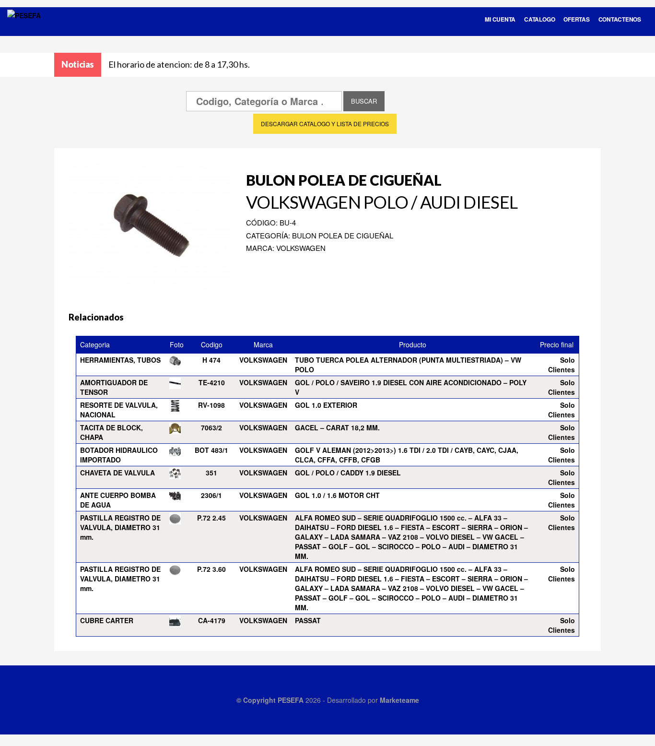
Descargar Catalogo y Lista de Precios (325, 123)
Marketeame (399, 700)
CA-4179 (211, 620)
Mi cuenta (500, 19)
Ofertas (576, 19)
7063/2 (211, 427)
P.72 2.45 (211, 517)
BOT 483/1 (211, 450)
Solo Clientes (561, 364)
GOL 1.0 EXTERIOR (326, 405)
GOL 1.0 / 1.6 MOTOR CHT (337, 495)
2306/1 (211, 495)
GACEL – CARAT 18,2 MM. (337, 427)
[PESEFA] (24, 28)
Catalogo (539, 19)
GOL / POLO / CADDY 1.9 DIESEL (348, 472)
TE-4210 (212, 382)
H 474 (211, 360)
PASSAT (308, 620)
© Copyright (257, 700)
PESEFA (291, 700)
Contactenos (619, 19)
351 (211, 472)
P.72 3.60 (211, 569)
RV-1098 (211, 405)
